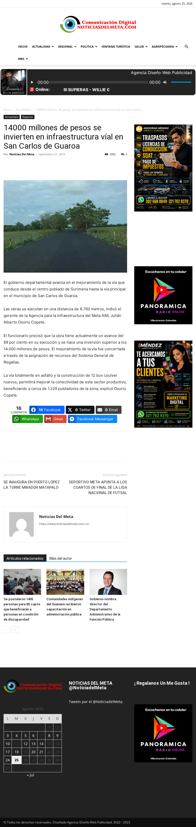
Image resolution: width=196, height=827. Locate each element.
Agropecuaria (163, 46)
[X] (20, 166)
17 (8, 751)
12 (25, 743)
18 (17, 751)
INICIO (23, 46)
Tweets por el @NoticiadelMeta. (96, 701)
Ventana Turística (116, 46)
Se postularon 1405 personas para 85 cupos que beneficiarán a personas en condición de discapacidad (22, 609)
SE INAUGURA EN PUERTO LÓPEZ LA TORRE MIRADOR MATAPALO (32, 485)
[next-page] (15, 629)
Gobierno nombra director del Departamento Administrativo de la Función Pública (105, 609)
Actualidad (41, 46)
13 (33, 743)
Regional (65, 46)
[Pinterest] (32, 166)
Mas (21, 59)
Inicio (7, 109)
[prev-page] (7, 629)
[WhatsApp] (44, 166)
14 (41, 743)
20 (33, 751)
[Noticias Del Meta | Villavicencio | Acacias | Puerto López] (98, 24)
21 (41, 751)
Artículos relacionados (25, 558)
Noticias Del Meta (21, 154)
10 (8, 743)
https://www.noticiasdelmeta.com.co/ (64, 524)
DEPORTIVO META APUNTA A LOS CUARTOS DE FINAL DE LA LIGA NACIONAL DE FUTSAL (98, 487)
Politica (87, 46)
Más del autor (61, 558)
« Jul (30, 775)
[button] (186, 46)
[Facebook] (9, 166)
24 (8, 760)
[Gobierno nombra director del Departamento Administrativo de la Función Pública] (108, 582)
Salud (139, 46)
